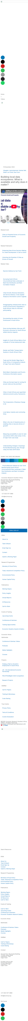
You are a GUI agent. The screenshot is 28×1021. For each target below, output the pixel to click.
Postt (6, 725)
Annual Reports (6, 597)
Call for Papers (6, 690)
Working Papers (7, 589)
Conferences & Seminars (9, 620)
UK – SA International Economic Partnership (11, 670)
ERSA (3, 535)
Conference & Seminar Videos (11, 641)
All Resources (6, 602)
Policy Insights (6, 593)
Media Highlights (7, 650)
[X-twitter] (3, 62)
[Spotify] (3, 70)
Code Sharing (6, 698)
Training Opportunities (8, 624)
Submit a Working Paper (9, 556)
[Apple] (3, 75)
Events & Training (7, 612)
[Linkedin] (3, 57)
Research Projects (7, 680)
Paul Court (17, 172)
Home (2, 94)
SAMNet (4, 686)
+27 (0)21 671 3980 (7, 493)
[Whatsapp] (3, 83)
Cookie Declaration (8, 717)
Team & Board (6, 543)
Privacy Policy (6, 708)
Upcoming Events (7, 616)
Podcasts (5, 645)
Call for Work (6, 606)
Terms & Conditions (8, 712)
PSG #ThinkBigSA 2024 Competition (13, 676)
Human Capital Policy (8, 579)
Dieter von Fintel (8, 172)
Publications (5, 585)
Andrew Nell (22, 170)
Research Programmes (8, 562)
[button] (3, 460)
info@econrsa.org (7, 496)
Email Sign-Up (6, 548)
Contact (4, 552)
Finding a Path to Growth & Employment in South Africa (10, 664)
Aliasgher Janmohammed (10, 170)
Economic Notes (6, 634)
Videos (3, 99)
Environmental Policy (8, 575)
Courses (4, 654)
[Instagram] (3, 79)
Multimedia (5, 637)
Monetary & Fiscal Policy (9, 566)
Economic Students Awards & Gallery (13, 629)
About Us (5, 539)
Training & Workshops (8, 694)
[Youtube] (3, 66)
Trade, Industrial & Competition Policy (13, 570)
